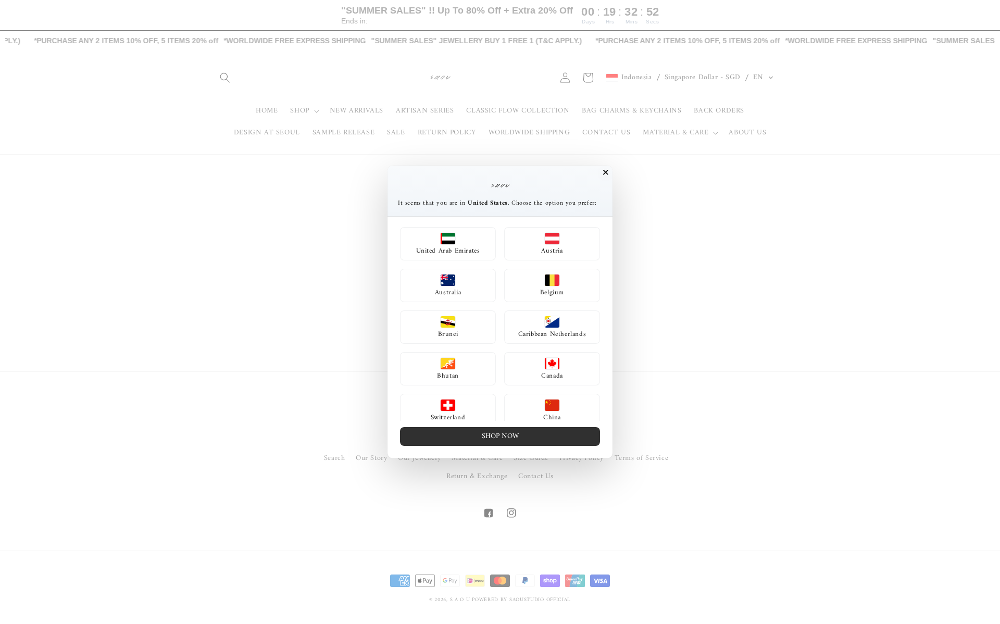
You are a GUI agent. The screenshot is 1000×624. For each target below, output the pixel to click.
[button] (448, 243)
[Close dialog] (605, 172)
